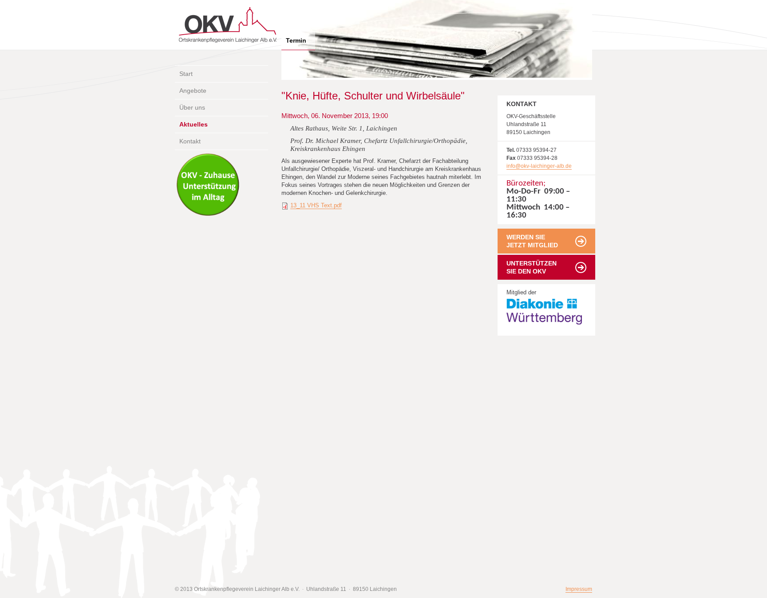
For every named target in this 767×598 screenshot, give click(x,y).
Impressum (578, 589)
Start (186, 73)
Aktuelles (193, 124)
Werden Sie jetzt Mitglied (532, 241)
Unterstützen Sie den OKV (531, 267)
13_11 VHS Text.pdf (316, 205)
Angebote (192, 90)
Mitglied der (517, 297)
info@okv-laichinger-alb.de (539, 166)
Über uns (192, 107)
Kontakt (190, 141)
